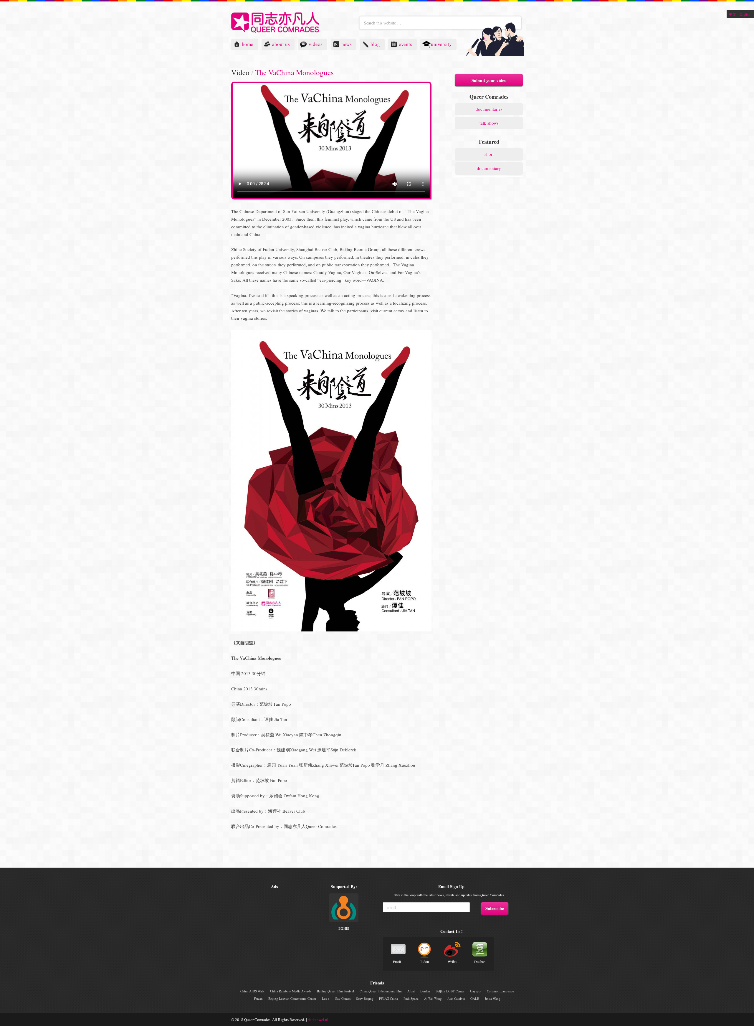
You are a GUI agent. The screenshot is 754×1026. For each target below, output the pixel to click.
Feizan (258, 998)
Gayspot (475, 991)
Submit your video (489, 80)
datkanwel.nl (318, 1019)
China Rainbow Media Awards (290, 991)
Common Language (500, 991)
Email (397, 961)
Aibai (411, 991)
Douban (479, 961)
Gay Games (342, 998)
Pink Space (411, 998)
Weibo (452, 961)
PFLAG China (388, 998)
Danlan (425, 991)
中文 (732, 14)
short (489, 154)
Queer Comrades (275, 22)
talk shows (489, 123)
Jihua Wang (492, 998)
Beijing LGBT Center (450, 991)
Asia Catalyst (456, 998)
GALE (474, 998)
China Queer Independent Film (381, 991)
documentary (489, 168)
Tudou (424, 961)
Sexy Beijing (364, 998)
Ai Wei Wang (433, 998)
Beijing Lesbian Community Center (292, 998)
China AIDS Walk (252, 991)
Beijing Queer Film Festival (335, 991)
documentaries (489, 109)
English (745, 14)
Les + (325, 998)
